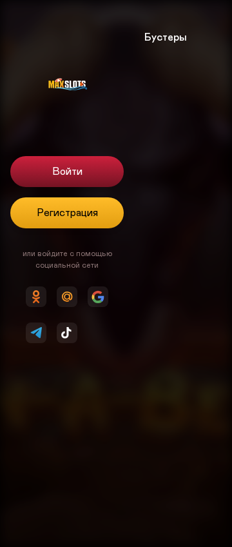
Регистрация (67, 213)
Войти (67, 171)
